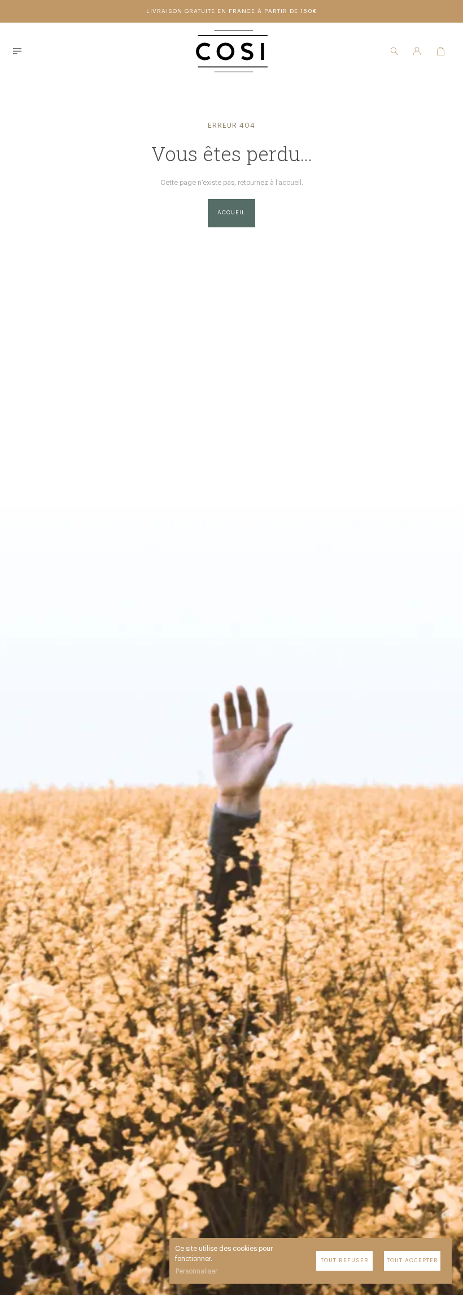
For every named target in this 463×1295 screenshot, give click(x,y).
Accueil (231, 212)
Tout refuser (345, 1260)
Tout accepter (412, 1260)
